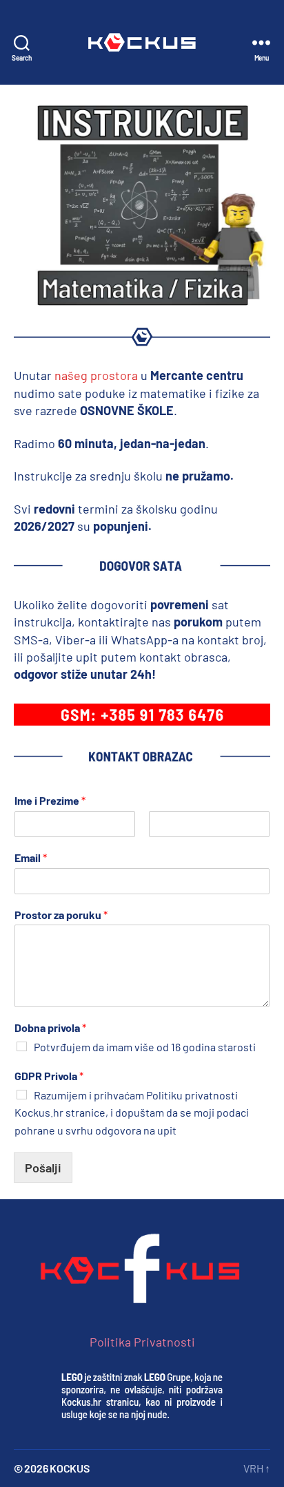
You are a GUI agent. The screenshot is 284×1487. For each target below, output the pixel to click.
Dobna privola (50, 1027)
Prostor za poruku (61, 914)
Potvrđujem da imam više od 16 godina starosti (145, 1046)
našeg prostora (97, 375)
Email (30, 857)
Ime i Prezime (49, 800)
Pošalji (43, 1167)
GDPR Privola (48, 1075)
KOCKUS (69, 1468)
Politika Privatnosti (142, 1341)
